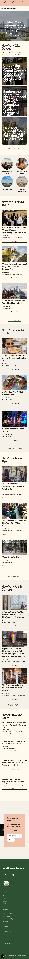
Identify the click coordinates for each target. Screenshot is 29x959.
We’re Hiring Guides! (8, 901)
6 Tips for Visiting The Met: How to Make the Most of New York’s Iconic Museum (13, 614)
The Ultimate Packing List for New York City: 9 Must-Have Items (14, 523)
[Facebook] (9, 875)
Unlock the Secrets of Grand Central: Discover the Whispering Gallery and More (14, 230)
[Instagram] (5, 875)
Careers (5, 898)
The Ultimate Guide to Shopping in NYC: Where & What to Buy (13, 486)
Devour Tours (6, 946)
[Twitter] (13, 875)
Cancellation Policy (8, 919)
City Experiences (7, 943)
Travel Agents (6, 934)
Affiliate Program (7, 931)
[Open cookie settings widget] (2, 956)
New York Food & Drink (18, 366)
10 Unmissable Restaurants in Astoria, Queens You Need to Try (14, 358)
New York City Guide (7, 237)
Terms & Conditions (8, 913)
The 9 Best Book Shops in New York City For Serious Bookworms (12, 688)
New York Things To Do (18, 237)
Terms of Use (6, 916)
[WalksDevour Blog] (8, 8)
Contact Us (6, 904)
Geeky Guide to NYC (10, 557)
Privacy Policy (6, 921)
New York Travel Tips (18, 494)
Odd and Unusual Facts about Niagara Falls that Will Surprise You (14, 266)
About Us (5, 896)
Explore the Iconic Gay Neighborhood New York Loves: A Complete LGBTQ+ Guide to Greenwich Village (14, 763)
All (3, 622)
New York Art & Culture (9, 622)
